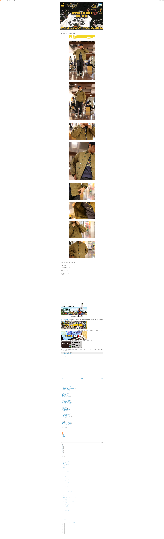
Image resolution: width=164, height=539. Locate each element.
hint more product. (65, 433)
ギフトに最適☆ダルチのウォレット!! (67, 506)
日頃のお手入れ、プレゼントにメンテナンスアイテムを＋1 (69, 497)
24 (62, 447)
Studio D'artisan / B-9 (65, 457)
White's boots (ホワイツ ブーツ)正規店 (66, 423)
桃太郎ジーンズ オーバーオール (66, 492)
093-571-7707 (63, 319)
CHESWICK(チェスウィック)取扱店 (66, 390)
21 (62, 450)
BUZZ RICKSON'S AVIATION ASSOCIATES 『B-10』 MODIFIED (70, 487)
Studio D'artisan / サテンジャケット (67, 471)
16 (62, 455)
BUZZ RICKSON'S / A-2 (65, 472)
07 (63, 527)
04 (63, 530)
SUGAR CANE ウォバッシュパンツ (67, 478)
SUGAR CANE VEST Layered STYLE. (67, 461)
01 (63, 533)
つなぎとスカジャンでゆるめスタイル (67, 467)
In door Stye (64, 481)
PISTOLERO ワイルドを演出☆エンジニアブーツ (68, 482)
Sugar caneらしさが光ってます (66, 463)
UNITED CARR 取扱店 (64, 420)
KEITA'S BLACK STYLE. (65, 493)
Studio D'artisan (64, 488)
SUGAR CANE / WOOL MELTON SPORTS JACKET (69, 484)
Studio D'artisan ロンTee (65, 509)
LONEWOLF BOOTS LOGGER (66, 520)
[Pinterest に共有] (71, 352)
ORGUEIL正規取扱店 (64, 410)
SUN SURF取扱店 (64, 417)
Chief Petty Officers (65, 466)
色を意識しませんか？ (65, 462)
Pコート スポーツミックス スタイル (67, 476)
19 (62, 452)
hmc (63, 434)
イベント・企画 (64, 427)
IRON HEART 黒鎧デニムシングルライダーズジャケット (69, 468)
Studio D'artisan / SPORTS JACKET (67, 469)
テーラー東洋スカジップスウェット (67, 518)
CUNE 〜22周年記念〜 (65, 486)
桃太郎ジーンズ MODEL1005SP (66, 474)
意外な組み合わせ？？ (65, 519)
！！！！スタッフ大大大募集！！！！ (67, 510)
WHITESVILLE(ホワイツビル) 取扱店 (66, 422)
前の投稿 (102, 378)
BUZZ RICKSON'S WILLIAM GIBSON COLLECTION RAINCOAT (70, 512)
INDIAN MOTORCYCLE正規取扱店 (66, 401)
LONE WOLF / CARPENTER (66, 460)
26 (62, 445)
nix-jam (64, 436)
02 (63, 532)
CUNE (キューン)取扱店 (65, 393)
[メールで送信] (68, 352)
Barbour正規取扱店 (64, 387)
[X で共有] (69, 352)
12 (63, 456)
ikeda (63, 435)
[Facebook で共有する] (70, 352)
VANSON (63, 421)
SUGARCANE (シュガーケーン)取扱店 (66, 416)
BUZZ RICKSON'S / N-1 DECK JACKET (67, 514)
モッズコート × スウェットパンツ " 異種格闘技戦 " (69, 501)
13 (62, 536)
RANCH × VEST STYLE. (65, 477)
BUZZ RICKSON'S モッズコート (66, 490)
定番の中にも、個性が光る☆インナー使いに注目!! (68, 502)
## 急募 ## (64, 495)
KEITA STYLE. (64, 507)
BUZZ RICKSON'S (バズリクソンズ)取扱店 (67, 353)
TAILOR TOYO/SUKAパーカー (66, 515)
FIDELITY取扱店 (64, 394)
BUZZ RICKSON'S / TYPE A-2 (66, 513)
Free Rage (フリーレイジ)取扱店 (66, 396)
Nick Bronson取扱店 (64, 408)
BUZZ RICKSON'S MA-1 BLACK (66, 475)
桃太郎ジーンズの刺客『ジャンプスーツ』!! (68, 479)
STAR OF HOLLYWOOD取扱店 (65, 414)
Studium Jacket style (65, 517)
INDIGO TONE (64, 489)
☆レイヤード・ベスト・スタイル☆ (67, 504)
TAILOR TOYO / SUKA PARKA (66, 459)
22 (62, 449)
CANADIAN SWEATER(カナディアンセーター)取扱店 (68, 388)
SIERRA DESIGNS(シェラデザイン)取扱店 (67, 413)
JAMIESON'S (64, 473)
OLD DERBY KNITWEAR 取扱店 (66, 409)
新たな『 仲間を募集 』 (65, 480)
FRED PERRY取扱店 (64, 395)
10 (63, 524)
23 (62, 448)
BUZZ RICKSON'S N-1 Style (66, 483)
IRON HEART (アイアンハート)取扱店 (66, 402)
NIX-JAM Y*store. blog (68, 4)
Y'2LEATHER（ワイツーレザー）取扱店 (66, 424)
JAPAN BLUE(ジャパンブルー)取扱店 (66, 403)
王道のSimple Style (65, 511)
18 (62, 453)
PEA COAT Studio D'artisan (66, 470)
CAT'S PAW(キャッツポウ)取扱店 (66, 389)
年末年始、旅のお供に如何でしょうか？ (67, 464)
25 (62, 446)
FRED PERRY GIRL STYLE (66, 508)
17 (62, 454)
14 (62, 535)
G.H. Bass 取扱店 (64, 397)
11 (63, 523)
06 (63, 528)
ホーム (82, 378)
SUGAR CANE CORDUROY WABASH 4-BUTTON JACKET (69, 516)
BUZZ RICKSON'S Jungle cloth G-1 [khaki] (68, 491)
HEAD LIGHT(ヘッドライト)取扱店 (66, 400)
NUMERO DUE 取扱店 (64, 407)
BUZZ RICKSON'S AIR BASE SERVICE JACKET (68, 494)
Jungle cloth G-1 (65, 496)
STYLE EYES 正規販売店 (65, 415)
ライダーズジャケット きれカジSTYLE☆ (67, 499)
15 (62, 534)
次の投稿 (62, 378)
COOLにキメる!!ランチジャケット (67, 498)
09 (63, 525)
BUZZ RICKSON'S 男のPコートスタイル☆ (68, 505)
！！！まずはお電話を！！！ (66, 465)
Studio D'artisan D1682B (66, 503)
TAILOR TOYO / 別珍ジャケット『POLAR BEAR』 (68, 500)
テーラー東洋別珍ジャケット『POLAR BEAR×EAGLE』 (69, 521)
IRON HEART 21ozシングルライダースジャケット (69, 522)
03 (63, 531)
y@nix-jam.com (68, 319)
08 (63, 526)
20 (62, 451)
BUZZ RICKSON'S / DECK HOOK (66, 458)
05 (63, 529)
